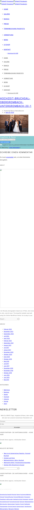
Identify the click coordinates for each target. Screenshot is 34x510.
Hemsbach (25, 499)
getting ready (9, 499)
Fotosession (27, 497)
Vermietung (8, 35)
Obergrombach (11, 504)
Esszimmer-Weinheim (25, 494)
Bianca (6, 19)
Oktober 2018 (8, 359)
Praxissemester (4, 506)
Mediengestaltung (29, 501)
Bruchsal (14, 494)
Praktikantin (27, 504)
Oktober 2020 (8, 354)
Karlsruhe (22, 501)
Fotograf (2, 497)
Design (6, 394)
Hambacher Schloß (18, 499)
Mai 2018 (6, 361)
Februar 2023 (8, 329)
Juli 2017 (6, 363)
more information (14, 147)
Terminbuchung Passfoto (14, 28)
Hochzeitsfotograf (4, 501)
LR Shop (7, 44)
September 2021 (9, 343)
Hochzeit (6, 396)
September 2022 (9, 334)
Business (6, 392)
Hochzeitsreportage (14, 501)
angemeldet (10, 157)
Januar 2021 (7, 350)
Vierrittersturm (28, 506)
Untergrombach (20, 506)
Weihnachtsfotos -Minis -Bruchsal (14, 460)
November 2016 (8, 370)
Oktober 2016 (8, 373)
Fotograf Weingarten (19, 497)
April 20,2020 (10, 112)
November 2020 (8, 352)
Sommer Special (12, 506)
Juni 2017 (6, 366)
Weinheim (16, 509)
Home (6, 9)
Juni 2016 (6, 375)
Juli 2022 (6, 336)
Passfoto (17, 504)
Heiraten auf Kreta (9, 458)
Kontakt (7, 49)
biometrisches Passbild (6, 494)
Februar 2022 (8, 340)
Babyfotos (7, 390)
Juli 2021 (6, 347)
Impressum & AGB (13, 53)
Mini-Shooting (3, 504)
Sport (5, 403)
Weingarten (11, 509)
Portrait (6, 401)
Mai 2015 (6, 379)
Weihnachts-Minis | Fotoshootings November (17, 462)
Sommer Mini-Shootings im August (14, 465)
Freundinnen (3, 499)
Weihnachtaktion (4, 509)
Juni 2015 (6, 377)
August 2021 (7, 345)
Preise (6, 24)
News (6, 40)
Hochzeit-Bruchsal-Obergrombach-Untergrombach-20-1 (15, 102)
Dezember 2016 (8, 368)
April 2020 (7, 357)
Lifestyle (6, 399)
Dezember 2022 (8, 331)
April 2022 (7, 338)
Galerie (7, 14)
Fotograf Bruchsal (9, 497)
